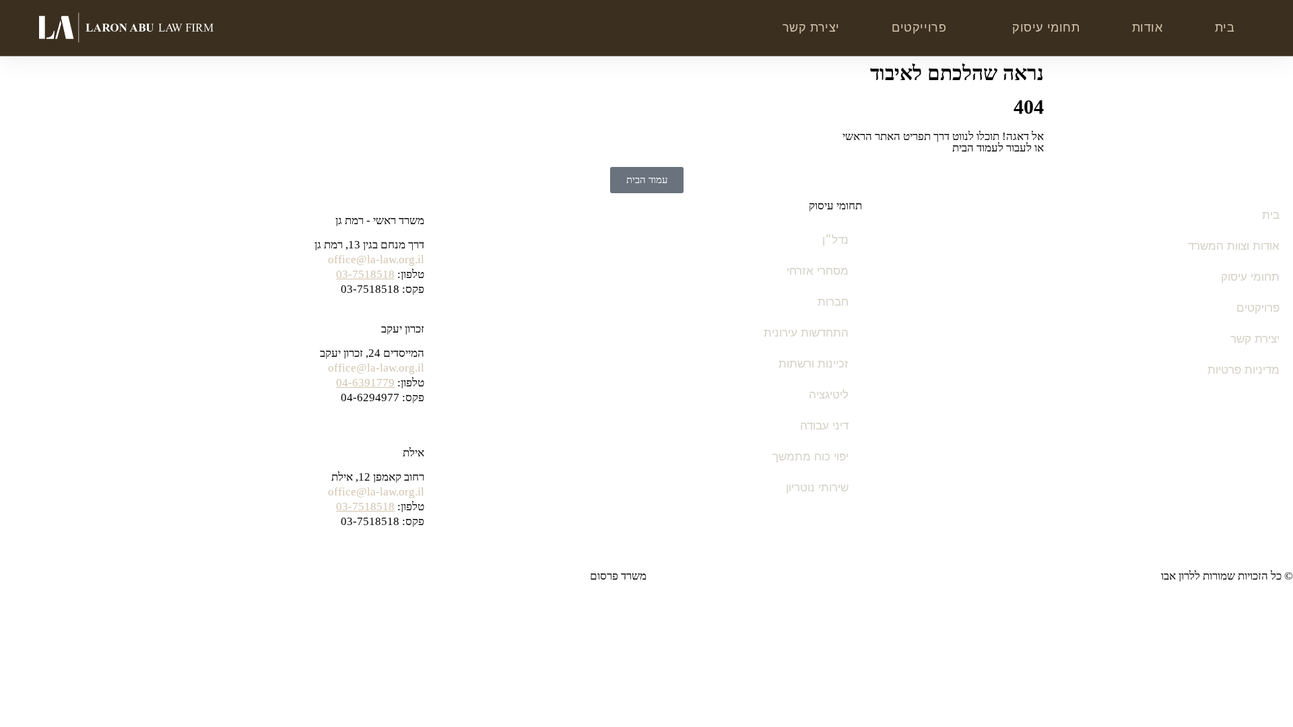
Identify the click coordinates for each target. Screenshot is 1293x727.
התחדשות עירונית (806, 332)
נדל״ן (835, 240)
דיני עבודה (824, 425)
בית (1225, 27)
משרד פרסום (618, 575)
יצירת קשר (811, 27)
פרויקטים (1258, 308)
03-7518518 (365, 274)
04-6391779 (365, 382)
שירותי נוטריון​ (817, 487)
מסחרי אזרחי (818, 271)
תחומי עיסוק (1046, 27)
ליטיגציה (829, 394)
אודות (1147, 27)
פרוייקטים (919, 27)
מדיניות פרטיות (1243, 370)
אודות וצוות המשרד (1234, 246)
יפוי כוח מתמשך (810, 456)
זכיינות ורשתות (813, 363)
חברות (833, 302)
